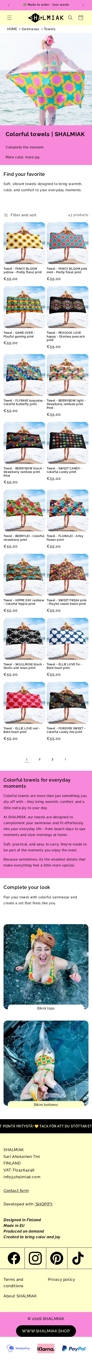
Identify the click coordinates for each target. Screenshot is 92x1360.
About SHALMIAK (20, 1296)
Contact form (16, 1190)
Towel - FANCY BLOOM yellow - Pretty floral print (23, 270)
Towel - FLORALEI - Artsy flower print (65, 537)
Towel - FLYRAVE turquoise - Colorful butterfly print (24, 402)
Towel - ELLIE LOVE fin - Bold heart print (64, 666)
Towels (50, 29)
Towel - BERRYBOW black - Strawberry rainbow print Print (24, 472)
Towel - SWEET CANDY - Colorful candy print (64, 470)
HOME (12, 29)
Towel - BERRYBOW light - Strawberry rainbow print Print (66, 404)
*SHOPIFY (43, 1204)
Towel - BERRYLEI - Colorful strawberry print (24, 537)
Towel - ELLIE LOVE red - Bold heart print (22, 730)
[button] (9, 18)
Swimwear (30, 29)
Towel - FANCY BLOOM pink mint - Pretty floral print (67, 270)
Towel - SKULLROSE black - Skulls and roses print (24, 666)
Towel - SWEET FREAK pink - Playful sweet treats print (67, 602)
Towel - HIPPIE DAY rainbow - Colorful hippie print (24, 602)
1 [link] (27, 759)
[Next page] (65, 759)
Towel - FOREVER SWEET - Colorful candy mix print (66, 730)
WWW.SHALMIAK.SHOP (46, 1331)
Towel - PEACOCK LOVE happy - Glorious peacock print (66, 336)
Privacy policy (61, 1279)
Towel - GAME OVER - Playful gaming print (19, 334)
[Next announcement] (83, 5)
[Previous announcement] (9, 5)
